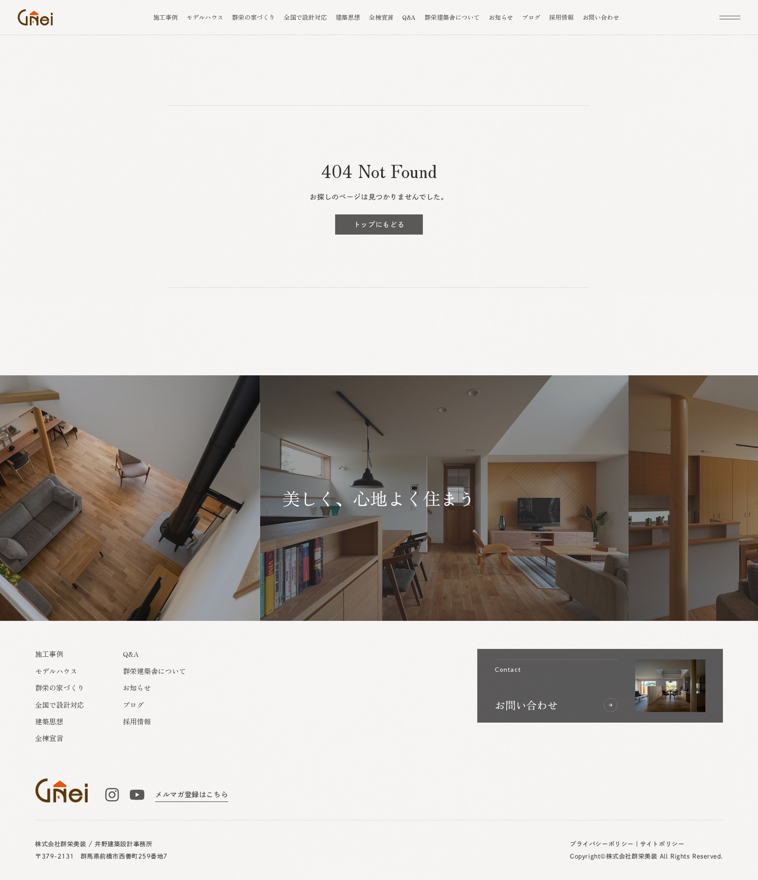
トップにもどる (379, 224)
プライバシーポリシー (602, 844)
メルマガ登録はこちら (191, 794)
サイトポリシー (662, 844)
